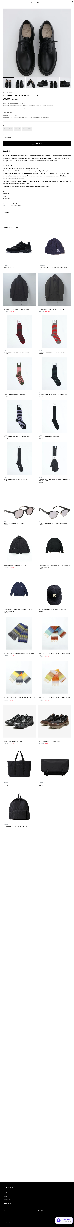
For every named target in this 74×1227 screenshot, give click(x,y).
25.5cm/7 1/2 (8, 129)
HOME (4, 7)
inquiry (5, 1215)
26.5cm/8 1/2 (27, 129)
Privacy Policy (40, 1210)
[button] (4, 42)
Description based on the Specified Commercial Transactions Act (51, 1213)
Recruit (5, 1210)
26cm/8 (17, 129)
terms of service (7, 1213)
